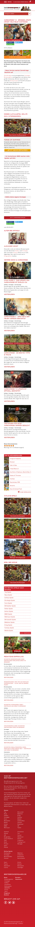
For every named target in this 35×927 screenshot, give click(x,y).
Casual (19, 835)
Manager (20, 844)
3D (18, 826)
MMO (5, 826)
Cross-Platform (8, 838)
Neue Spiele (8, 595)
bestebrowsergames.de (15, 874)
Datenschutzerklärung (10, 923)
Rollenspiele (8, 886)
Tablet (17, 803)
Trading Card (21, 842)
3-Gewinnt (20, 840)
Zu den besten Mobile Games (20, 2)
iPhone (6, 833)
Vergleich (7, 893)
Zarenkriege (7, 75)
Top (5, 812)
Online (19, 838)
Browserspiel (14, 80)
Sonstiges (20, 867)
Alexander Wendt (11, 246)
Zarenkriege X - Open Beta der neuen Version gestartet (17, 317)
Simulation (7, 752)
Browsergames (8, 664)
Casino (6, 867)
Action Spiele (8, 611)
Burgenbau (7, 837)
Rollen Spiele (8, 609)
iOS (5, 835)
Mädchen (20, 814)
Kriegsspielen (8, 256)
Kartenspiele (21, 858)
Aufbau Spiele (8, 598)
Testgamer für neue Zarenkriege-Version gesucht (17, 424)
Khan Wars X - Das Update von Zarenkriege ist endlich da (16, 281)
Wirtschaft (21, 812)
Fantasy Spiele (9, 628)
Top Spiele (7, 592)
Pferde (6, 847)
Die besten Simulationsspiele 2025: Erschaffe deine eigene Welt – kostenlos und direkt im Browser (17, 749)
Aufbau (17, 250)
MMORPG (7, 888)
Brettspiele (21, 856)
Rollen (6, 822)
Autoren (6, 895)
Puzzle (6, 864)
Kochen (20, 864)
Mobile (6, 806)
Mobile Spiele (8, 630)
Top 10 (20, 792)
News (5, 877)
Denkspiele (7, 853)
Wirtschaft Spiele (10, 619)
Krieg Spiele (8, 625)
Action (6, 824)
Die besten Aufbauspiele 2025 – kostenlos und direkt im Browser (15, 705)
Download (7, 789)
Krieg (19, 815)
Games (6, 810)
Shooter (20, 822)
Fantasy (15, 252)
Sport (5, 845)
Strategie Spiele (9, 600)
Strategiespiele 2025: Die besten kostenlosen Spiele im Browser (14, 726)
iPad (5, 840)
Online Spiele (8, 851)
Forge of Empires (12, 140)
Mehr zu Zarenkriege (12, 40)
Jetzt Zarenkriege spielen (17, 217)
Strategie (25, 250)
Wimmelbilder (8, 856)
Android (6, 831)
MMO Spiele (8, 614)
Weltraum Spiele (9, 617)
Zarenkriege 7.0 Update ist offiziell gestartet (15, 390)
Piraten (6, 844)
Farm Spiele (8, 603)
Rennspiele (21, 865)
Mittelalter (7, 820)
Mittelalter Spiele (10, 606)
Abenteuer (21, 837)
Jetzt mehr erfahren (17, 150)
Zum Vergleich (25, 492)
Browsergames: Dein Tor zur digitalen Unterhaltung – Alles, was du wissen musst (16, 683)
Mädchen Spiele (9, 622)
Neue (5, 814)
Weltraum (7, 827)
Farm (5, 819)
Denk (5, 842)
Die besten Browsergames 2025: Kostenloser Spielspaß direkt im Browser (15, 661)
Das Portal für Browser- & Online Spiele (12, 9)
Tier (19, 833)
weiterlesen (9, 294)
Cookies (20, 923)
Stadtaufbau (21, 820)
